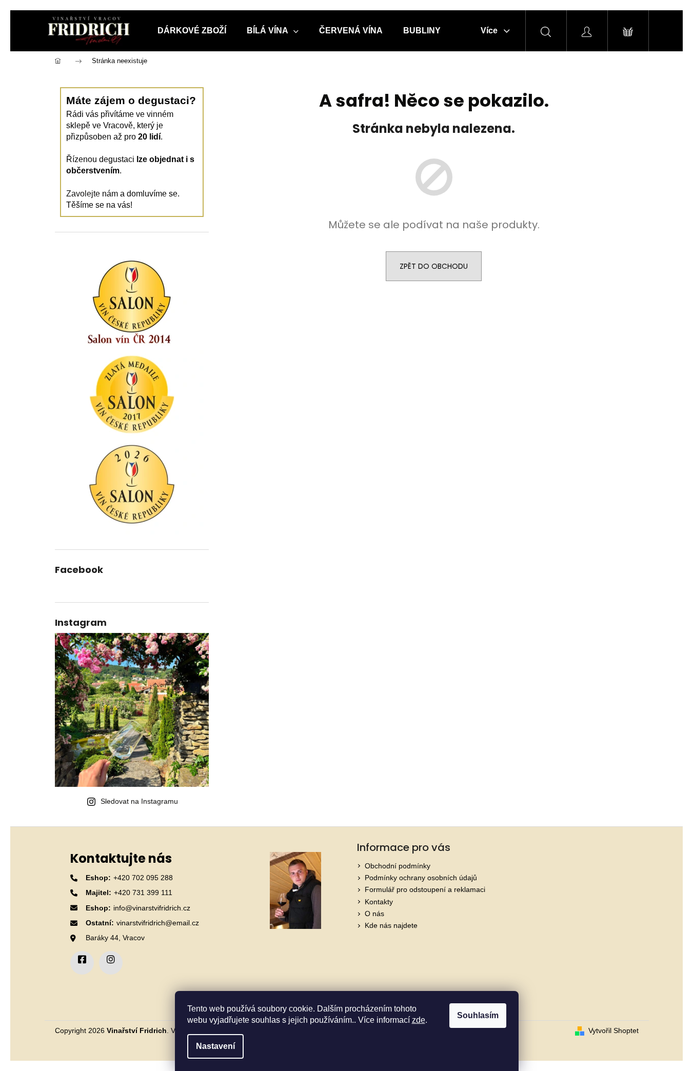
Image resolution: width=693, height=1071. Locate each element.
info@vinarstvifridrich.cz (151, 908)
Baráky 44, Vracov (115, 938)
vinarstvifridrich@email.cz (157, 923)
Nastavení (215, 1046)
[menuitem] (191, 30)
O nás (374, 913)
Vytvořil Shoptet (613, 1030)
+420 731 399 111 (143, 892)
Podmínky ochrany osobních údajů (421, 878)
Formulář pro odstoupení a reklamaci (425, 889)
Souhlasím (478, 1015)
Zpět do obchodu (434, 266)
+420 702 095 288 (143, 878)
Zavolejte (83, 193)
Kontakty (379, 902)
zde (418, 1020)
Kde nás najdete (391, 925)
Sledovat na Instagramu (139, 801)
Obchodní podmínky (397, 866)
